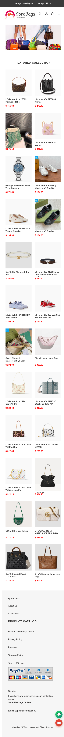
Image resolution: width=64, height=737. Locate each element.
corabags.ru (32, 727)
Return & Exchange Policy (21, 631)
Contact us (13, 613)
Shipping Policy (15, 655)
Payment (12, 647)
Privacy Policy (15, 639)
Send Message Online (19, 702)
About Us (12, 605)
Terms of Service (16, 663)
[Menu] (59, 13)
